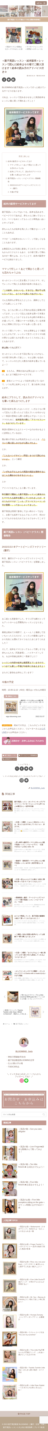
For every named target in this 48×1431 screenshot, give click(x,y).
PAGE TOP (25, 1414)
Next (46, 39)
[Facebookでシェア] (4, 79)
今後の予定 (14, 192)
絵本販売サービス (10, 759)
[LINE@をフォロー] (26, 780)
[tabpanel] (13, 38)
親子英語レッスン (10, 755)
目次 (21, 156)
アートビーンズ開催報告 (29, 755)
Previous (2, 39)
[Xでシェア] (17, 768)
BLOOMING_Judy (24, 1051)
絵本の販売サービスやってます (20, 161)
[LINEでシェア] (9, 79)
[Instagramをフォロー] (21, 780)
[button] (13, 79)
